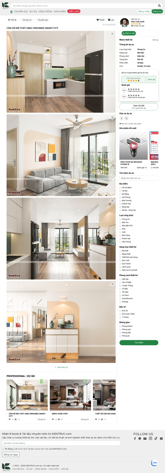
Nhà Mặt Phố (127, 226)
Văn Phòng (126, 242)
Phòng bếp (126, 333)
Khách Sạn (126, 238)
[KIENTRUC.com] (5, 7)
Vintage (125, 302)
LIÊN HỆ (64, 469)
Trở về (13, 20)
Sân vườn (126, 260)
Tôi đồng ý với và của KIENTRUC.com (35, 449)
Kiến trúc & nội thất (129, 270)
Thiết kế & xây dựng (130, 257)
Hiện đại (125, 279)
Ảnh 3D (125, 311)
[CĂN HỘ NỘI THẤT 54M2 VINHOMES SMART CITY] (27, 395)
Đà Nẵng (125, 194)
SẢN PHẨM (54, 469)
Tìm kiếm (139, 342)
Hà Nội (124, 191)
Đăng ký (157, 11)
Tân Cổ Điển (126, 282)
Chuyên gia (43, 20)
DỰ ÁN (29, 469)
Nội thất (125, 251)
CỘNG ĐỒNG (41, 469)
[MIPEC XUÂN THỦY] (70, 395)
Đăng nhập (144, 11)
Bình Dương (126, 200)
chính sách (22, 449)
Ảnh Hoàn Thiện (128, 314)
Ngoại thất (126, 254)
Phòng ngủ (126, 329)
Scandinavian (127, 298)
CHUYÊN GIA (18, 469)
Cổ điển (125, 289)
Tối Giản (125, 292)
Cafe (124, 232)
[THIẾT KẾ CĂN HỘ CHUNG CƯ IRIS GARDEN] (113, 395)
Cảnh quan (126, 267)
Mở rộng (155, 40)
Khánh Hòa (126, 204)
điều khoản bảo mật (39, 449)
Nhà (123, 229)
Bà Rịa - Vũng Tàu (129, 210)
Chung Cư (26, 20)
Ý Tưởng (125, 317)
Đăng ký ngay (11, 454)
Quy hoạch (126, 264)
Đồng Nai (125, 207)
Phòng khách (127, 326)
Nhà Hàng (126, 235)
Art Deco (125, 295)
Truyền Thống (127, 286)
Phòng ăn (126, 336)
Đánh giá (151, 79)
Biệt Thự (125, 222)
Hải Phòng (126, 197)
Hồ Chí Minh (127, 188)
